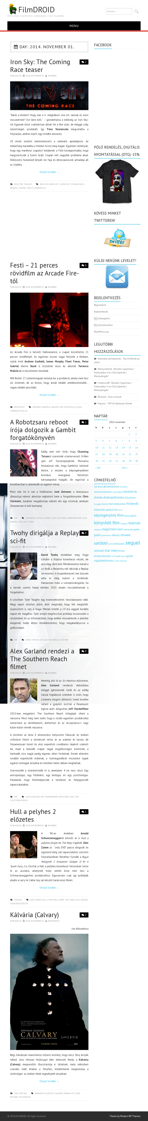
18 (103, 454)
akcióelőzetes (111, 486)
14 (123, 447)
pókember (106, 535)
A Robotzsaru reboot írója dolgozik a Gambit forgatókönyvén (43, 430)
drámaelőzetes (113, 497)
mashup (97, 529)
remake (125, 535)
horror (105, 504)
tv (112, 556)
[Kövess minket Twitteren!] (117, 238)
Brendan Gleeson (44, 1093)
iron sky (44, 184)
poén (97, 535)
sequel (14, 188)
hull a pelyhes (49, 899)
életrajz (123, 561)
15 (130, 447)
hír (15, 518)
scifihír (64, 639)
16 (136, 447)
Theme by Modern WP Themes (125, 1116)
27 (117, 461)
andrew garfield (41, 407)
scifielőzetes (118, 543)
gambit (47, 518)
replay (56, 639)
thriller (121, 550)
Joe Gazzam (46, 639)
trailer (28, 184)
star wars (111, 550)
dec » (124, 467)
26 (110, 461)
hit (72, 1093)
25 (103, 461)
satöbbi (101, 543)
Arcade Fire (57, 407)
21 (123, 454)
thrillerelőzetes (102, 556)
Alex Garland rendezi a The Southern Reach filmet (42, 659)
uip (122, 556)
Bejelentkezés (101, 311)
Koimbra (52, 75)
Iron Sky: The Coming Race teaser (40, 65)
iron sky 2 (54, 184)
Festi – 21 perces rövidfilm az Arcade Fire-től (44, 273)
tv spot (117, 556)
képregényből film (77, 518)
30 (136, 461)
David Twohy (32, 639)
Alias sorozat (114, 396)
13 (117, 447)
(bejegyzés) (102, 318)
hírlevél (132, 503)
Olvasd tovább (49, 172)
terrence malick (18, 410)
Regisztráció (100, 305)
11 (103, 447)
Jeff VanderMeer (49, 796)
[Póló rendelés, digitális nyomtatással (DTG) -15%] (117, 181)
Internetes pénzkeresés (109, 358)
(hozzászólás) (103, 325)
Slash (78, 407)
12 (110, 447)
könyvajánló (130, 515)
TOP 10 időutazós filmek (119, 403)
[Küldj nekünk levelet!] (117, 277)
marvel (14, 521)
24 (96, 461)
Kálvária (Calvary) (34, 914)
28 (123, 461)
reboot (116, 535)
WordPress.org (101, 331)
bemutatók (118, 492)
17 (96, 454)
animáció (123, 486)
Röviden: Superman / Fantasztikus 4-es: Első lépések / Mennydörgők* (114, 372)
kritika (23, 1093)
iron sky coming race (72, 184)
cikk (16, 1093)
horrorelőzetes (117, 504)
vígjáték (129, 556)
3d (95, 486)
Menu (74, 26)
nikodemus (53, 920)
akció (100, 486)
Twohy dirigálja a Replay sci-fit (44, 537)
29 (130, 461)
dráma (66, 1093)
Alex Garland (32, 796)
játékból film (111, 509)
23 (136, 454)
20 (117, 454)
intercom (99, 509)
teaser (22, 188)
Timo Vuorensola (36, 188)
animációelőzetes (103, 491)
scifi (110, 544)
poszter (18, 184)
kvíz (121, 509)
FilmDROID (36, 9)
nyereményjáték (131, 529)
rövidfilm (19, 407)
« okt (97, 467)
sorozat (99, 550)
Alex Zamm (35, 899)
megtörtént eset (112, 529)
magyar (124, 523)
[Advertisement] (49, 227)
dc (135, 492)
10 (96, 447)
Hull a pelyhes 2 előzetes (33, 815)
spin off (22, 521)
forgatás (97, 504)
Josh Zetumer (59, 518)
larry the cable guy (69, 899)
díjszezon (130, 497)
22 (130, 454)
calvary (58, 1093)
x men (31, 521)
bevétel (128, 492)
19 (110, 454)
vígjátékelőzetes (19, 903)
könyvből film (66, 796)
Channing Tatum (34, 518)
